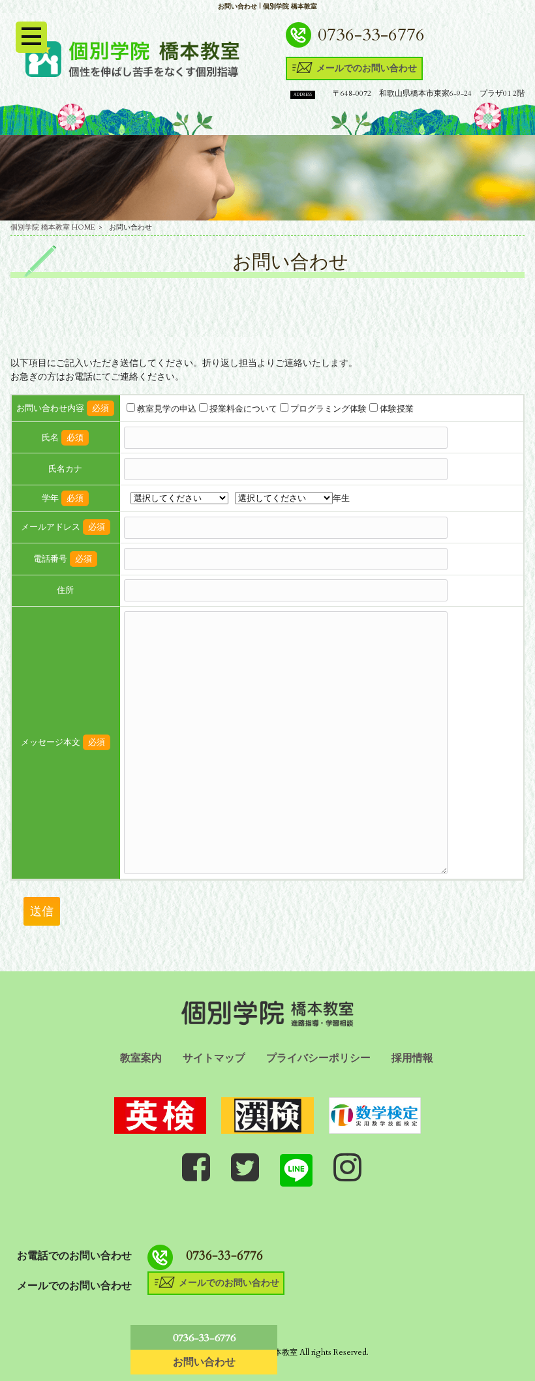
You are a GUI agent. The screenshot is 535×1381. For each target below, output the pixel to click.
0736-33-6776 (371, 35)
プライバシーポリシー (318, 1058)
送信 (42, 911)
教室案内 (141, 1058)
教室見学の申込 (166, 409)
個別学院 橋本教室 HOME (52, 227)
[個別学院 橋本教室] (132, 58)
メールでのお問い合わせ (366, 66)
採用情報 (412, 1058)
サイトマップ (214, 1058)
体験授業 (397, 409)
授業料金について (243, 409)
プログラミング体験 (328, 409)
